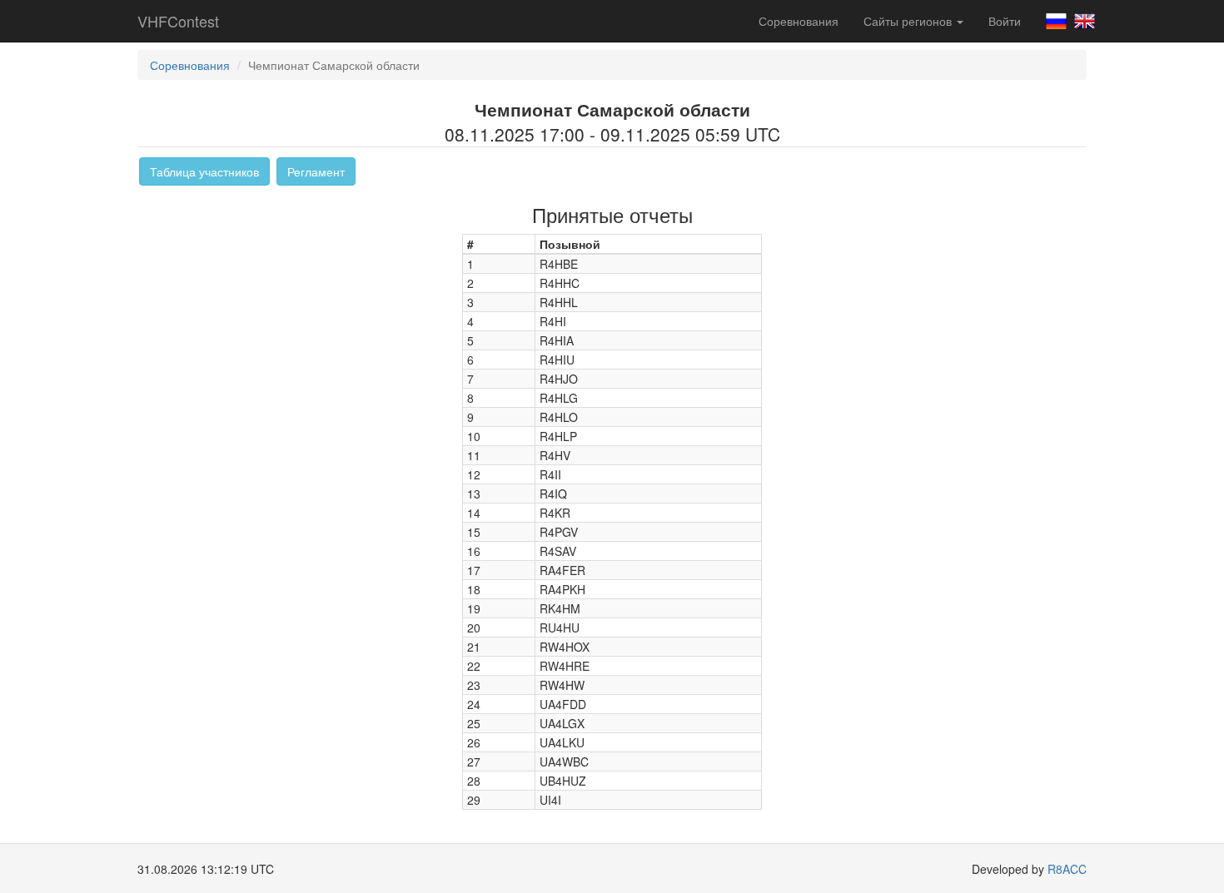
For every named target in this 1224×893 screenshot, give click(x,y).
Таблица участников (204, 171)
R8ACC (1067, 869)
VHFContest (178, 21)
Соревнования (798, 20)
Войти (1004, 20)
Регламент (316, 171)
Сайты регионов (909, 20)
